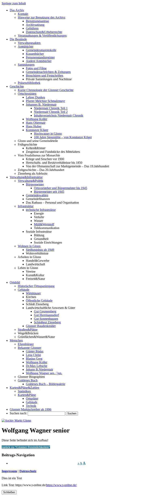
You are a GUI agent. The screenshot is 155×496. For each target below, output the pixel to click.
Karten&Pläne (27, 395)
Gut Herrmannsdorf (46, 315)
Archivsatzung (35, 24)
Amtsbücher (25, 46)
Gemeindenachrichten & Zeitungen (48, 72)
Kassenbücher (35, 53)
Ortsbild (15, 282)
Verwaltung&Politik (30, 180)
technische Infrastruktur (41, 210)
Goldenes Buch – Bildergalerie (45, 384)
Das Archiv (17, 10)
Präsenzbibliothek (29, 82)
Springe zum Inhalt (14, 3)
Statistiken (24, 391)
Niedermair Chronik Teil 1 (51, 108)
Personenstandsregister (40, 57)
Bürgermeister (35, 184)
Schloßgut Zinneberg (47, 322)
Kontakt (23, 14)
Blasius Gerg (34, 358)
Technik (31, 405)
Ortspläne (32, 398)
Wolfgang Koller (36, 119)
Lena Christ (33, 355)
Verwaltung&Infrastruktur (26, 177)
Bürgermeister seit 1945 (49, 191)
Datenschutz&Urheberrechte (44, 32)
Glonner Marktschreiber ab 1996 (30, 409)
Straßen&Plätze (28, 329)
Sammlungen (26, 64)
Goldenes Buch (28, 380)
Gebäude (23, 289)
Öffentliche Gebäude (39, 300)
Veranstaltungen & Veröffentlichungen (42, 35)
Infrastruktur (26, 206)
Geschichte (17, 86)
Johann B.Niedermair (39, 369)
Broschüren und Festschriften (44, 75)
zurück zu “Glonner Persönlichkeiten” (26, 447)
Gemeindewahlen (37, 195)
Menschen (16, 340)
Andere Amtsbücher (38, 61)
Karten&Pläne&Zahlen (24, 387)
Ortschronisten (27, 93)
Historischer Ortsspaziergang (36, 286)
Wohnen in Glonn (29, 246)
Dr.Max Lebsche (36, 366)
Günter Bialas (34, 351)
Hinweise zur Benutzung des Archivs (41, 17)
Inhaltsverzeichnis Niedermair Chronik (58, 115)
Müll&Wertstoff (44, 224)
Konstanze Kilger (37, 130)
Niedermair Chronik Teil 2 (51, 112)
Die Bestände (18, 39)
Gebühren (32, 28)
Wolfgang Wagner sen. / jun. (44, 373)
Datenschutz (27, 471)
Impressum (9, 471)
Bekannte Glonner (29, 347)
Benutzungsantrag (37, 21)
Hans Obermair (35, 122)
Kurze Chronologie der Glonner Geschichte (45, 90)
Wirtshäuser (33, 293)
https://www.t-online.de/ (61, 485)
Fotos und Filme (36, 68)
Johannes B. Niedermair (41, 104)
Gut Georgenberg (45, 311)
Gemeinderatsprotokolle (41, 50)
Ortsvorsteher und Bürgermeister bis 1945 (60, 188)
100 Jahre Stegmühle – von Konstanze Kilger (63, 137)
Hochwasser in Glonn (48, 133)
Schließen (9, 492)
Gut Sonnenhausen (46, 318)
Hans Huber (33, 126)
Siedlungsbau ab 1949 (40, 249)
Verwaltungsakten (29, 43)
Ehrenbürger (26, 344)
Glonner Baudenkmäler (41, 326)
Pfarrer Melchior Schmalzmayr (45, 101)
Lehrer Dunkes (35, 97)
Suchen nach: (18, 413)
